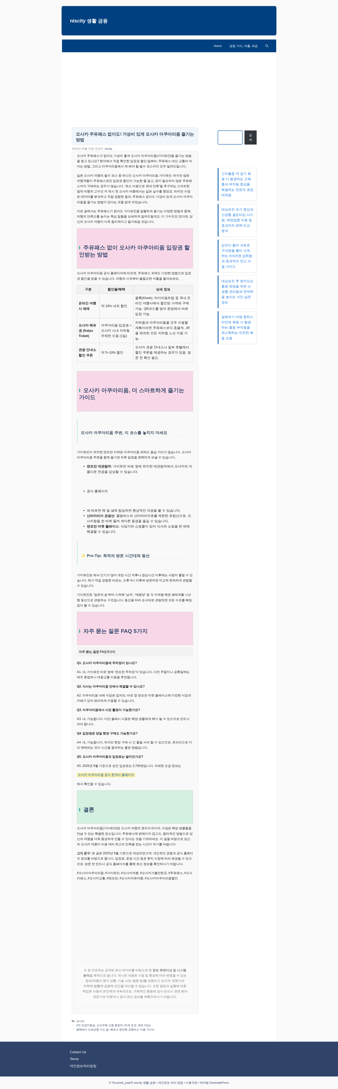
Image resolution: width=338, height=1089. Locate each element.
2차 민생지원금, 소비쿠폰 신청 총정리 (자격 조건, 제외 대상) (113, 1025)
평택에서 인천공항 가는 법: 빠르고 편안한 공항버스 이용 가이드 (115, 1029)
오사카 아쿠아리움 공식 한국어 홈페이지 (106, 774)
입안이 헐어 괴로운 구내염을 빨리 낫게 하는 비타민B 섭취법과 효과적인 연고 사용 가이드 (236, 256)
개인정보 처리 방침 (170, 1082)
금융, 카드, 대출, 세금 (243, 46)
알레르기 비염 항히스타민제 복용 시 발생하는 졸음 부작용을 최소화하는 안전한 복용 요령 (237, 327)
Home (218, 46)
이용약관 (191, 1082)
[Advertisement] (169, 81)
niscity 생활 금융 (89, 20)
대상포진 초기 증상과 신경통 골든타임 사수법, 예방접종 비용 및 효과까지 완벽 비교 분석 (237, 220)
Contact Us (78, 1052)
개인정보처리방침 (83, 1066)
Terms (74, 1059)
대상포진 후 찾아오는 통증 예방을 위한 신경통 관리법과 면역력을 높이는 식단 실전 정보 (237, 291)
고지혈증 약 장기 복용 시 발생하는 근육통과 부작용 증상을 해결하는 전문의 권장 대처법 (237, 184)
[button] (267, 46)
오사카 (80, 1021)
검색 (250, 137)
